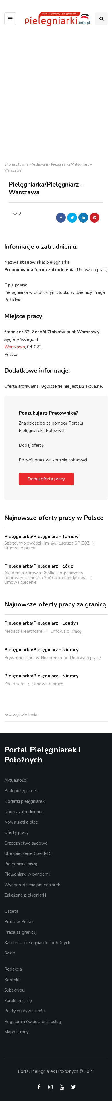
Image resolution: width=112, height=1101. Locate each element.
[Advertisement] (56, 95)
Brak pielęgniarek (21, 791)
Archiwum (40, 164)
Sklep (9, 953)
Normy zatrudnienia (23, 812)
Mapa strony (16, 1032)
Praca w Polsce (19, 922)
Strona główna (16, 164)
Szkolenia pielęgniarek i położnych (37, 943)
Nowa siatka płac (21, 822)
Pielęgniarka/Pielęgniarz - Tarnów (41, 536)
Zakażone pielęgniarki (25, 895)
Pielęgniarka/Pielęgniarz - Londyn (41, 623)
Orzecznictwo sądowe (26, 843)
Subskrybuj (14, 990)
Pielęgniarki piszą (20, 864)
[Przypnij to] (94, 218)
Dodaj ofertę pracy (46, 479)
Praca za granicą (20, 932)
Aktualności (15, 780)
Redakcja (13, 969)
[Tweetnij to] (72, 218)
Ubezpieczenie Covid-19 (28, 853)
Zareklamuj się (18, 1000)
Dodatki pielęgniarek (24, 801)
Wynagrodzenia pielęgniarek (32, 885)
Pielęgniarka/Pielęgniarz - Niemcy (41, 649)
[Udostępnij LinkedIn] (83, 218)
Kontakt (12, 980)
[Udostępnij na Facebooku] (61, 218)
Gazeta (11, 911)
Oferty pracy (16, 832)
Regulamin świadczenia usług (32, 1021)
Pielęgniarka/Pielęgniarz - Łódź (38, 566)
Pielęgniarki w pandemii (27, 874)
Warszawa (14, 347)
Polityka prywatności (24, 1011)
